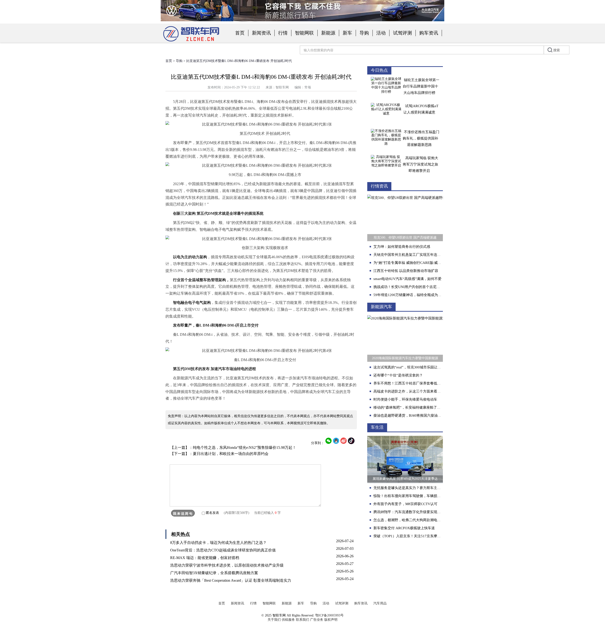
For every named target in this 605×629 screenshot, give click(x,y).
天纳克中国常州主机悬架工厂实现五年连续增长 (410, 255)
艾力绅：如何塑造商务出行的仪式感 (401, 247)
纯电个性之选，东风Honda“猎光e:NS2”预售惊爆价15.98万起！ (244, 448)
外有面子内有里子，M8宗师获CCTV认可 (405, 504)
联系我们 (302, 619)
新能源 (328, 32)
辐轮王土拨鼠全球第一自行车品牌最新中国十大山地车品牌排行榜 (421, 86)
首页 (240, 32)
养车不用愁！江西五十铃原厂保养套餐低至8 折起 (412, 383)
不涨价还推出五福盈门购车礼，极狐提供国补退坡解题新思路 (421, 138)
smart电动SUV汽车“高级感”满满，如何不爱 (407, 279)
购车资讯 (428, 32)
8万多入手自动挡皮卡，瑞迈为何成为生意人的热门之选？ (218, 543)
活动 (381, 32)
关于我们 (274, 619)
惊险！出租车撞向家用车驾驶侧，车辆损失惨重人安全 (415, 496)
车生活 (377, 427)
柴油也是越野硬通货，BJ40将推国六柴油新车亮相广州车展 (419, 415)
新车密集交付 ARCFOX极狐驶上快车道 (404, 528)
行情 (283, 32)
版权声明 (330, 619)
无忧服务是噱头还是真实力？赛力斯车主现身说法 (412, 488)
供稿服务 (288, 619)
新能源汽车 (381, 306)
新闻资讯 (261, 32)
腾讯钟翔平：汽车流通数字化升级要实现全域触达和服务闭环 (421, 512)
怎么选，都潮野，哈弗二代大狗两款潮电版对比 (410, 520)
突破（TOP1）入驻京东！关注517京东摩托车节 (410, 536)
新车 (347, 32)
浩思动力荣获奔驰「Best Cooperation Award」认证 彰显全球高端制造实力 (230, 580)
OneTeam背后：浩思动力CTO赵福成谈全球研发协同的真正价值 (223, 550)
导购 (364, 32)
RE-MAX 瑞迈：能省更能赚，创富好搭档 (204, 558)
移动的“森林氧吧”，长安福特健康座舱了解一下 (410, 407)
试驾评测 (402, 32)
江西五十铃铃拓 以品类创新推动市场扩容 (405, 271)
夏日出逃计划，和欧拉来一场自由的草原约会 (230, 454)
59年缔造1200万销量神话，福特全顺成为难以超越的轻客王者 (421, 295)
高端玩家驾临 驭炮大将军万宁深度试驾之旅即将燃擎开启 (420, 164)
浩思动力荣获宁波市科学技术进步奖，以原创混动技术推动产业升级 (227, 565)
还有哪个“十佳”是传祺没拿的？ (398, 375)
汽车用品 (380, 603)
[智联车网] (191, 42)
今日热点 (379, 70)
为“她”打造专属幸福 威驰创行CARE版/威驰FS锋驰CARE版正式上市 (426, 263)
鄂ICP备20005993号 (329, 615)
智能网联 (304, 32)
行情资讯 (379, 186)
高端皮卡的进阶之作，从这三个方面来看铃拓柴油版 (414, 391)
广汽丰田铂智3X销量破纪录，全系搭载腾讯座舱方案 (214, 573)
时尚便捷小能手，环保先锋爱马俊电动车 (405, 399)
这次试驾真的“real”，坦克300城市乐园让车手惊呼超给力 (417, 367)
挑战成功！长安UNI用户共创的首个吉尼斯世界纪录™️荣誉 (419, 287)
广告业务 (316, 619)
